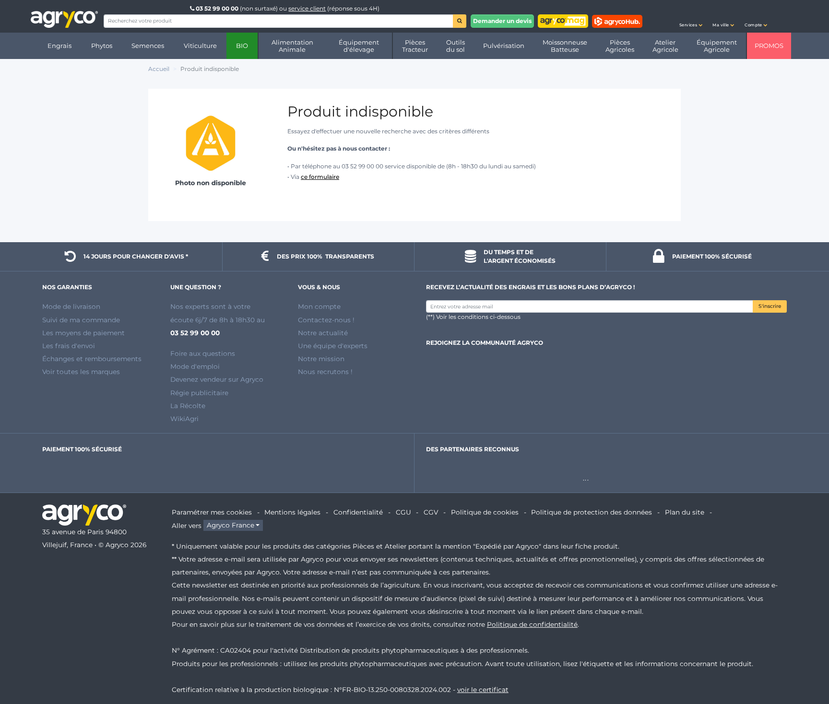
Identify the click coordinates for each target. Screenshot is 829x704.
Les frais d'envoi (68, 346)
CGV (431, 512)
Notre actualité (323, 333)
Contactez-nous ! (326, 320)
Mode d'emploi (195, 366)
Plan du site (684, 512)
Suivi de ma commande (81, 320)
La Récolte (187, 406)
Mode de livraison (71, 306)
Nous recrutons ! (325, 371)
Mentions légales (292, 512)
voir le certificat (483, 689)
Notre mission (321, 359)
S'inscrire (769, 306)
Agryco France (230, 525)
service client (307, 8)
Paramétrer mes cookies (212, 512)
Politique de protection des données (591, 512)
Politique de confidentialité (532, 624)
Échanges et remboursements (92, 359)
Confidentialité (358, 512)
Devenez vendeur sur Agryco (216, 379)
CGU (403, 512)
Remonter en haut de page (804, 662)
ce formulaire (320, 176)
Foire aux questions (202, 353)
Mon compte (319, 306)
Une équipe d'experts (332, 346)
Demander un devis (502, 20)
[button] (691, 16)
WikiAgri (184, 418)
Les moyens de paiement (83, 333)
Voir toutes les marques (81, 371)
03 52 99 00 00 (217, 8)
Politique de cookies (485, 512)
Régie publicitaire (199, 393)
